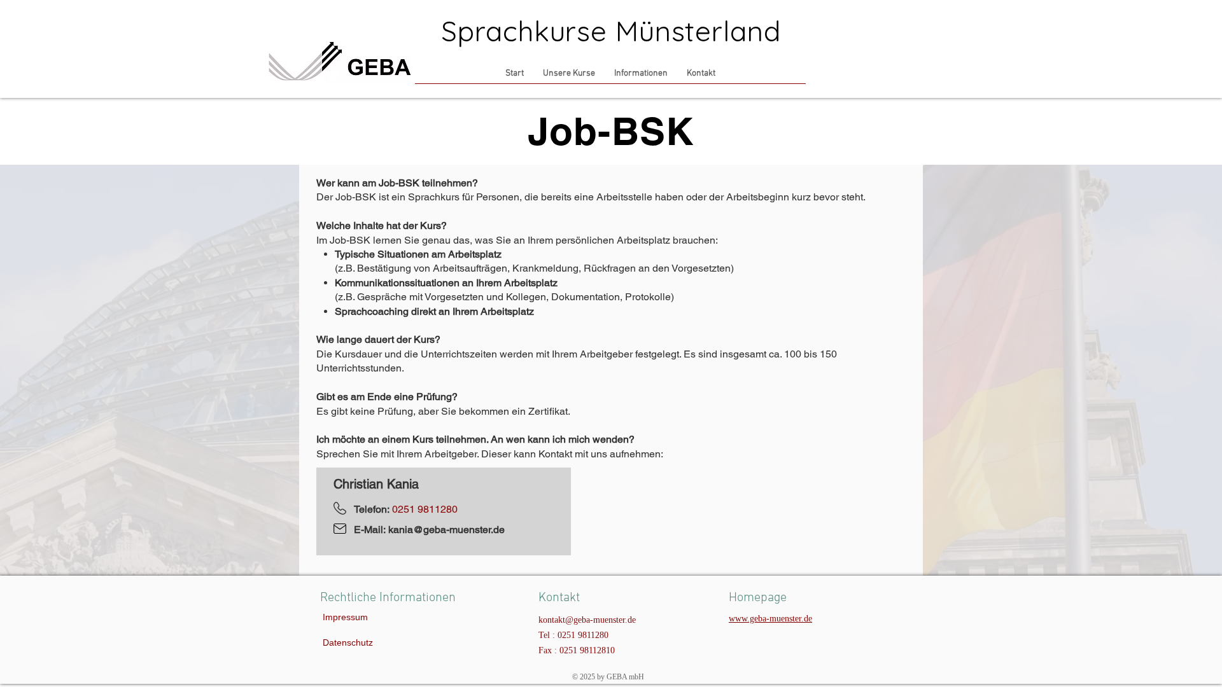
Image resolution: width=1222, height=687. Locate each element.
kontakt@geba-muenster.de (587, 620)
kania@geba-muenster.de (446, 530)
